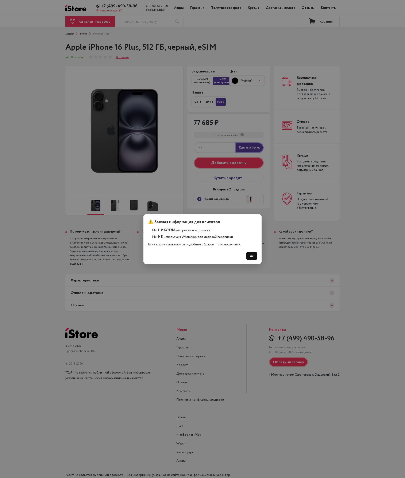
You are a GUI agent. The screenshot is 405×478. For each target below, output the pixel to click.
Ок (252, 256)
